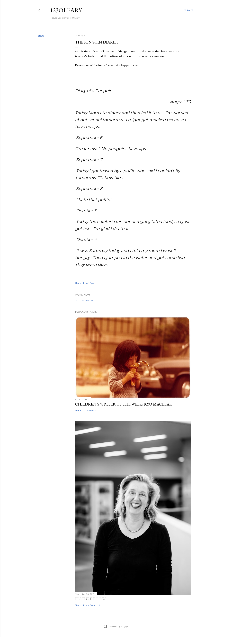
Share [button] (41, 35)
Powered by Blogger (119, 626)
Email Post (88, 283)
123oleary (66, 10)
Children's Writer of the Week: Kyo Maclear (123, 404)
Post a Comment (85, 300)
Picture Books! (91, 598)
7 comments (89, 410)
